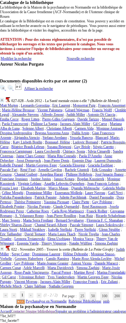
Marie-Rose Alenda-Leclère (92, 258)
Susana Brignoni (59, 147)
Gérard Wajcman (77, 110)
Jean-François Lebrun (103, 183)
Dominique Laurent (46, 254)
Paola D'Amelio (90, 156)
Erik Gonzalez (102, 170)
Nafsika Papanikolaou (16, 197)
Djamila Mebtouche (85, 188)
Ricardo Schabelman (110, 216)
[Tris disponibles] (18, 88)
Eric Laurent (61, 105)
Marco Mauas (58, 188)
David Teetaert (34, 234)
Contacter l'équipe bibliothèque (33, 311)
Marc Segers (11, 220)
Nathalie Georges (61, 286)
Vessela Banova (81, 137)
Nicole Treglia (88, 234)
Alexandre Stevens (25, 114)
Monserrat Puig (84, 105)
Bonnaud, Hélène (57, 142)
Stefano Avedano (55, 137)
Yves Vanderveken (61, 277)
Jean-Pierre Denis (56, 160)
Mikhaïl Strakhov (32, 229)
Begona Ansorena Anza (52, 133)
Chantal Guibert (25, 174)
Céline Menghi (12, 193)
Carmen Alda (84, 128)
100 (104, 296)
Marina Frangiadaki (111, 272)
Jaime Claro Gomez (30, 156)
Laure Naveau (95, 193)
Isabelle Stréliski (60, 229)
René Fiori (27, 170)
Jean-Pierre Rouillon (61, 216)
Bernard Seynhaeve (70, 220)
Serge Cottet (20, 254)
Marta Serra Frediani (38, 220)
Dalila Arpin (80, 133)
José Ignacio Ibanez (109, 174)
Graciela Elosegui (72, 165)
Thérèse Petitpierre (27, 202)
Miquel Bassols (113, 119)
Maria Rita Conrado (61, 156)
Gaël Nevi (115, 193)
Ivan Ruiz (86, 216)
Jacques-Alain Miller (75, 124)
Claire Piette (80, 202)
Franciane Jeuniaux (14, 179)
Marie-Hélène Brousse (18, 110)
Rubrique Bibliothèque (85, 301)
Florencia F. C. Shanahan (105, 220)
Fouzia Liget (9, 188)
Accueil (5, 311)
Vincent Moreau (25, 281)
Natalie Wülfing (80, 243)
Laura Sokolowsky (110, 225)
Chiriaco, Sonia (74, 151)
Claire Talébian (35, 286)
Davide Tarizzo (88, 119)
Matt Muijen (9, 105)
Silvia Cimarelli (99, 151)
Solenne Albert (33, 128)
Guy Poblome (102, 202)
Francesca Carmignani (16, 151)
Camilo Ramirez (57, 258)
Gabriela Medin (113, 188)
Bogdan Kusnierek (90, 179)
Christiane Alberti (59, 128)
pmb (106, 301)
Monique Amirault (109, 128)
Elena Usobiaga (58, 239)
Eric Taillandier (11, 234)
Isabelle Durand (11, 165)
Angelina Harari (51, 174)
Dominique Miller (39, 193)
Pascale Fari (8, 170)
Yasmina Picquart (56, 202)
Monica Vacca (83, 239)
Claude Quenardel (66, 206)
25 (82, 296)
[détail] (2, 100)
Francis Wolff (102, 110)
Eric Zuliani (109, 281)
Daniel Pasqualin (101, 197)
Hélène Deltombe (75, 254)
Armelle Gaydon (50, 170)
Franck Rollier (97, 211)
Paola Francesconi (15, 124)
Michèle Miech (11, 286)
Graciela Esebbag (100, 165)
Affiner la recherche (38, 88)
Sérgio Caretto (103, 147)
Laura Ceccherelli (47, 151)
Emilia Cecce (9, 119)
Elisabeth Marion (33, 188)
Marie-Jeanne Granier (53, 263)
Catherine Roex (38, 211)
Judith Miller (75, 114)
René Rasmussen (94, 206)
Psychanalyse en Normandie (46, 301)
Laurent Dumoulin (107, 160)
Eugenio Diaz (82, 160)
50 (93, 296)
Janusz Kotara (64, 179)
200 (117, 296)
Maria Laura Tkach (62, 234)
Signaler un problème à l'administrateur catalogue (90, 311)
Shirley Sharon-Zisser (16, 225)
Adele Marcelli (34, 268)
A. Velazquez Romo (29, 216)
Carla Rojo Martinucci (68, 211)
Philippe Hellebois (79, 174)
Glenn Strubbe (109, 229)
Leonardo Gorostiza (35, 105)
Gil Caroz (100, 124)
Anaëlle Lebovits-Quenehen (64, 183)
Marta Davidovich (60, 268)
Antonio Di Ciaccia (101, 114)
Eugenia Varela (28, 243)
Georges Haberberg (29, 258)
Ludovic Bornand (85, 142)
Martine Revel (84, 272)
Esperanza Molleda (68, 193)
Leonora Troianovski (29, 239)
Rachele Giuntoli (77, 170)
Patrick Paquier (46, 197)
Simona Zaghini (106, 243)
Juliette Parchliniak (73, 197)
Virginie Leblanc (30, 183)
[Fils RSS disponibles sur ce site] (21, 301)
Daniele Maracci (106, 263)
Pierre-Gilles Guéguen (58, 119)
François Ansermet (111, 105)
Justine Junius (41, 179)
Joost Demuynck (29, 160)
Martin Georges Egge (41, 165)
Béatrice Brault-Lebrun (27, 147)
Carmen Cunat (10, 268)
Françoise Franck (85, 281)
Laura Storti (8, 229)
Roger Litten (30, 119)
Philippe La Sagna (44, 124)
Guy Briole (82, 147)
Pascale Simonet (81, 225)
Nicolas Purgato (38, 206)
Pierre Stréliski (85, 229)
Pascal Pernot (61, 272)
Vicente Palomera (49, 110)
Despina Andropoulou (16, 133)
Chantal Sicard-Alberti (51, 225)
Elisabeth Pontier (12, 206)
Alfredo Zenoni (52, 114)
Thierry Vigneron (53, 243)
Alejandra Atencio (27, 137)
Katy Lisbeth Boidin (27, 142)
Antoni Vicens (81, 263)
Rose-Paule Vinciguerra (31, 272)
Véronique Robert (32, 277)
